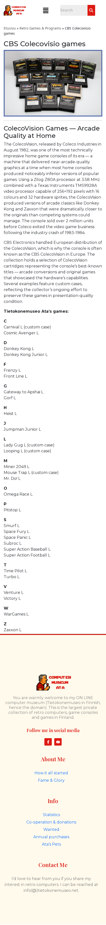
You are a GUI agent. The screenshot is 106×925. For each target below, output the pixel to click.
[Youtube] (58, 742)
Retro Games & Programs (40, 28)
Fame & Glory (51, 780)
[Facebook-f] (48, 742)
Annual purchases (51, 837)
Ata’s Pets (51, 844)
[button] (46, 10)
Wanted (51, 829)
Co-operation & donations (51, 822)
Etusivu (10, 28)
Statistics (51, 814)
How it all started (51, 773)
